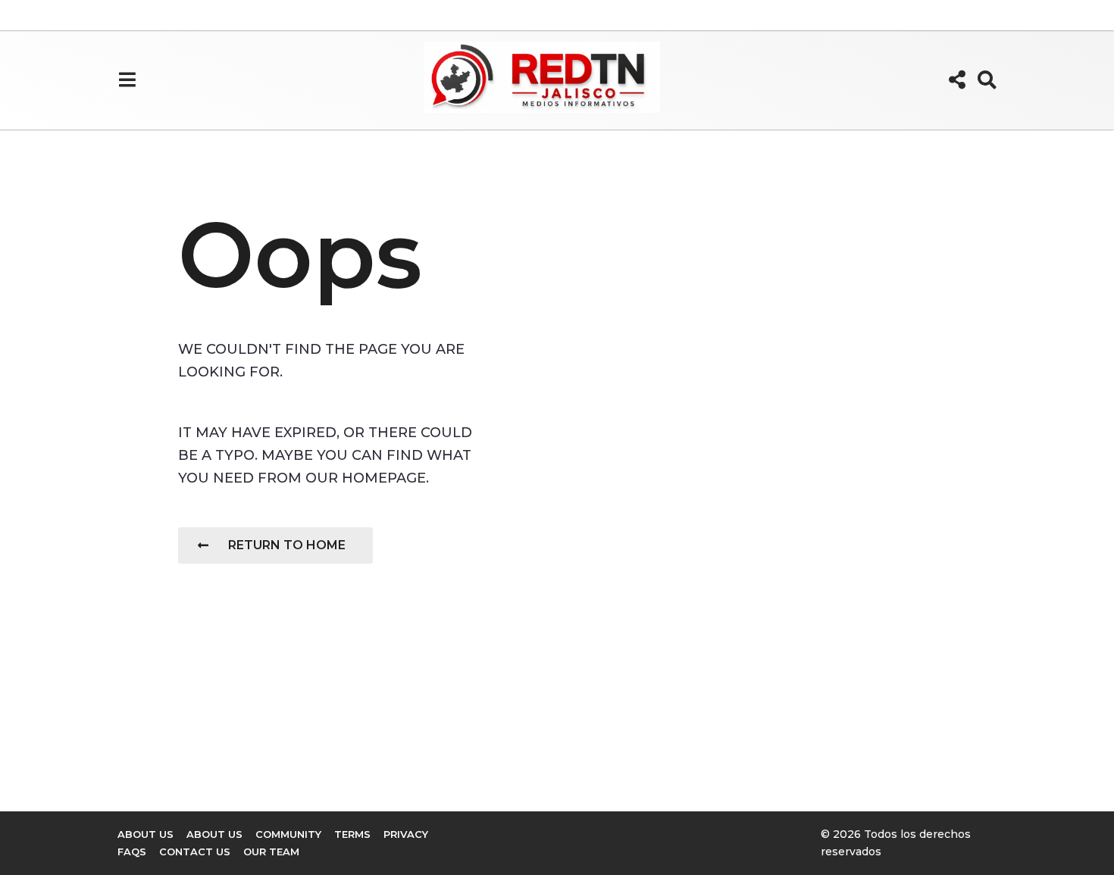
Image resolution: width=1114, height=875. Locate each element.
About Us (214, 834)
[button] (126, 79)
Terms (352, 834)
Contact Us (194, 851)
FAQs (131, 851)
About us (145, 834)
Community (288, 834)
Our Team (271, 851)
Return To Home (287, 545)
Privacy (405, 834)
